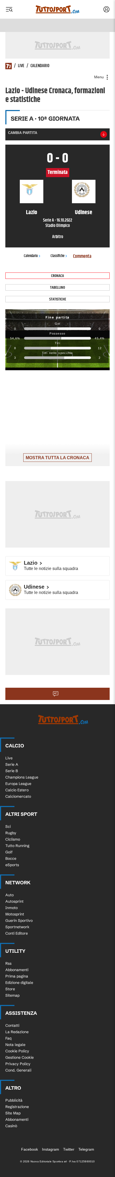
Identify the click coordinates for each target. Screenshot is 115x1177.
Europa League (18, 783)
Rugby (10, 832)
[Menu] (9, 9)
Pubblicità (13, 1100)
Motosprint (14, 914)
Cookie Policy (17, 1051)
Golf (9, 852)
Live (21, 66)
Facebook (29, 1149)
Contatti (12, 1025)
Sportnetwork (17, 927)
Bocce (10, 858)
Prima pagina (16, 976)
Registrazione (17, 1106)
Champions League (21, 777)
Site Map (13, 1113)
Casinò (11, 1125)
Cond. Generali (18, 1070)
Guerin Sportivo (19, 920)
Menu (99, 77)
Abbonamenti (16, 969)
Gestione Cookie (19, 1057)
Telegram (86, 1149)
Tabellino (57, 287)
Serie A (11, 764)
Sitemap (12, 995)
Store (10, 989)
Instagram (50, 1149)
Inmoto (11, 907)
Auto (9, 895)
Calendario (39, 66)
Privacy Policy (17, 1063)
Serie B (11, 770)
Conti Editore (16, 933)
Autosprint (14, 901)
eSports (12, 864)
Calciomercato (18, 796)
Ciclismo (12, 839)
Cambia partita (22, 133)
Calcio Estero (17, 790)
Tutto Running (17, 845)
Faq (8, 1038)
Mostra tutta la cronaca (57, 457)
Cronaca (57, 276)
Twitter (68, 1149)
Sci (8, 826)
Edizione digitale (19, 982)
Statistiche (57, 299)
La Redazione (17, 1031)
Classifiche (57, 256)
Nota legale (15, 1044)
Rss (8, 963)
